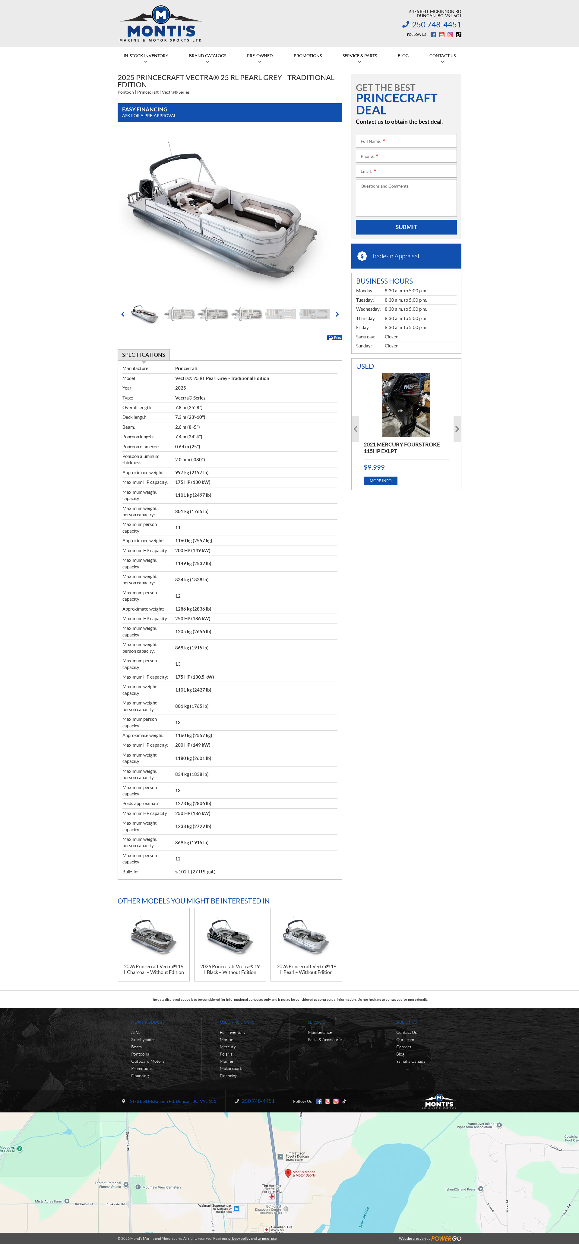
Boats (136, 1046)
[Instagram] (450, 34)
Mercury (228, 1046)
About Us (406, 1022)
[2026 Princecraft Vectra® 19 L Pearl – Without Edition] (306, 936)
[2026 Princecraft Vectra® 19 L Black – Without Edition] (230, 936)
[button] (129, 214)
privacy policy (239, 1238)
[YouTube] (442, 34)
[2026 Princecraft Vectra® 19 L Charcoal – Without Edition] (154, 936)
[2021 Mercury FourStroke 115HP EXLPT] (406, 405)
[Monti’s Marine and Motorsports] (161, 23)
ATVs (135, 1032)
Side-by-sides (143, 1039)
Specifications (143, 355)
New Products (148, 1022)
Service (316, 1022)
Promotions (142, 1068)
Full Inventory (232, 1032)
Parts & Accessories (325, 1039)
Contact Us (406, 1032)
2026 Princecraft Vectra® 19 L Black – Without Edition (230, 969)
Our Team (405, 1039)
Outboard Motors (147, 1061)
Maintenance (320, 1032)
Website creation (412, 1238)
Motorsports (231, 1068)
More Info (380, 481)
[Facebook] (433, 34)
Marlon (226, 1039)
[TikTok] (458, 34)
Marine (226, 1061)
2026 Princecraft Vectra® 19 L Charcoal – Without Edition (154, 969)
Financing (140, 1075)
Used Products (237, 1022)
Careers (403, 1046)
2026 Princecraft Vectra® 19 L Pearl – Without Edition (306, 969)
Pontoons (140, 1054)
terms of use (267, 1238)
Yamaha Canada (411, 1061)
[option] (230, 215)
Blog (400, 1054)
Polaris (226, 1054)
